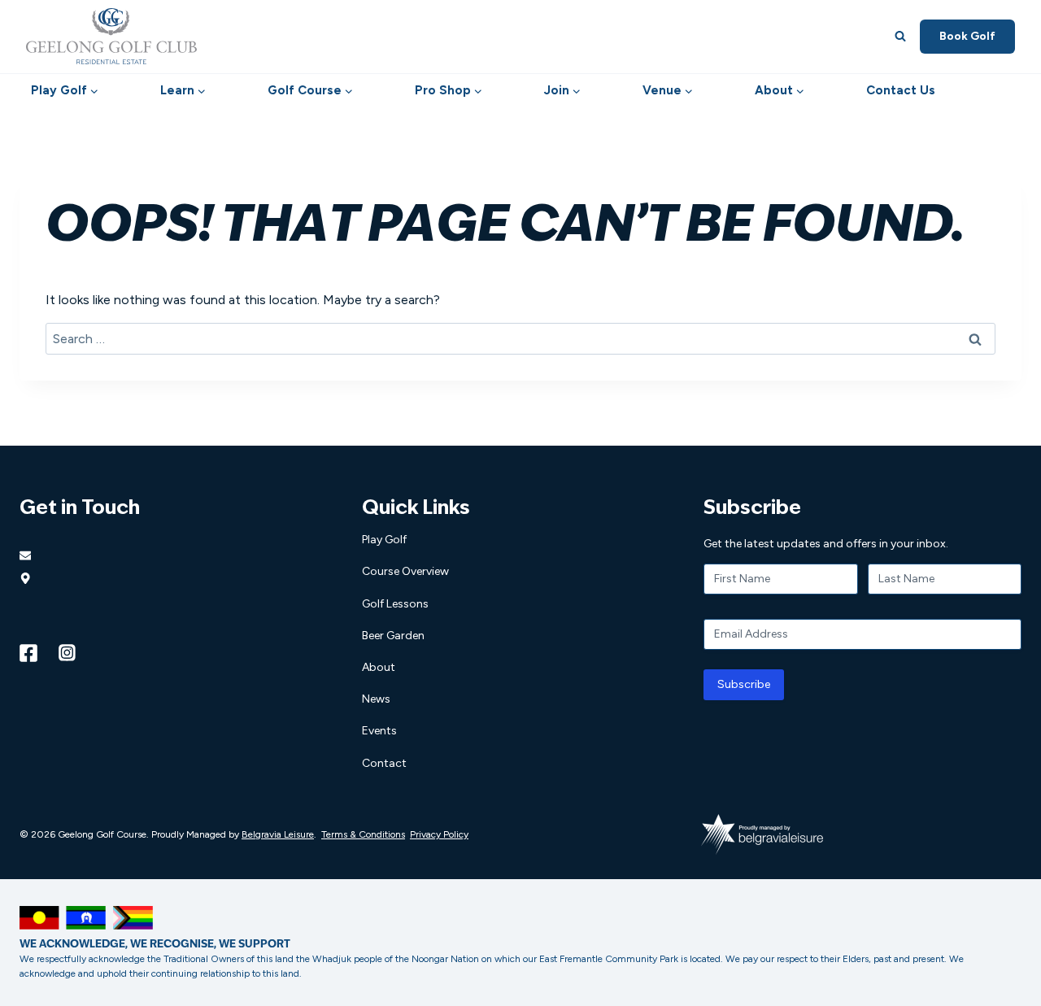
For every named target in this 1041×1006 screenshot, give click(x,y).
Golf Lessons (395, 604)
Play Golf (384, 540)
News (376, 699)
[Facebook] (28, 653)
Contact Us (900, 90)
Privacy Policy (439, 834)
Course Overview (405, 571)
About (378, 667)
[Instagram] (67, 653)
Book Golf (967, 36)
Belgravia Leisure (278, 834)
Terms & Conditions (363, 834)
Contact (384, 763)
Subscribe (743, 684)
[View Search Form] (900, 36)
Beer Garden (393, 635)
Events (379, 731)
